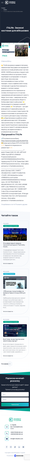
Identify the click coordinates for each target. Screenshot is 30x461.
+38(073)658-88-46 (16, 432)
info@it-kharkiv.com (16, 439)
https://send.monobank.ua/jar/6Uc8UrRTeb (14, 141)
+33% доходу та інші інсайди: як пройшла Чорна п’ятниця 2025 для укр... (14, 293)
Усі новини (4, 364)
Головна (3, 8)
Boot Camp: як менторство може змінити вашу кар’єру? (13, 340)
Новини (5, 9)
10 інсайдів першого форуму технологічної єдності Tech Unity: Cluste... (14, 245)
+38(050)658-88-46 (16, 434)
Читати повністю (8, 263)
